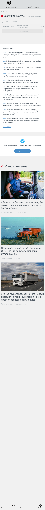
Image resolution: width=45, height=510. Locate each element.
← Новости (4, 12)
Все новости (7, 127)
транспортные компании (34, 16)
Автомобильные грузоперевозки (22, 26)
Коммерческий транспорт (11, 258)
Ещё (40, 26)
